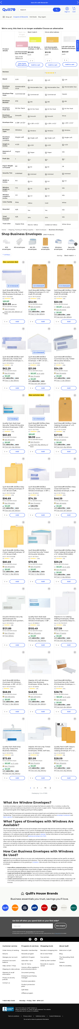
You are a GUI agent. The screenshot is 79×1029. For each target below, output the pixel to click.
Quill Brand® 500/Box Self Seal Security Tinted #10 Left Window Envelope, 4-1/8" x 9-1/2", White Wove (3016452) (13, 359)
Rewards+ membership (29, 950)
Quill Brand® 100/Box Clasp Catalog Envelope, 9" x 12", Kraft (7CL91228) (39, 292)
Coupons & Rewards (20, 17)
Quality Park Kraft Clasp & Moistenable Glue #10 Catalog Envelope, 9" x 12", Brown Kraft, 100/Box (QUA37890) (64, 749)
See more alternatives (22, 64)
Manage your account (9, 957)
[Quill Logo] (8, 10)
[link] (23, 262)
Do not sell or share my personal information (36, 1019)
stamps (43, 834)
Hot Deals (33, 17)
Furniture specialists (28, 981)
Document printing (27, 972)
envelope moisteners (63, 815)
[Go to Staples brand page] (44, 908)
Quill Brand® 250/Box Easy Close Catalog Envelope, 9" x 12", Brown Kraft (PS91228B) (13, 489)
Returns (5, 954)
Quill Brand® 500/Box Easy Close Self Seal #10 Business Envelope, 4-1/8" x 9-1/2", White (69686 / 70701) (65, 489)
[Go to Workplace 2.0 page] (74, 908)
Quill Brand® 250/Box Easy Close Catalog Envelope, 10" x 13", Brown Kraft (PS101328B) (14, 552)
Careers (62, 962)
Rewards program (27, 954)
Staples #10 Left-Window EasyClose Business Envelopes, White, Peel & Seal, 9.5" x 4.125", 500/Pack (39, 682)
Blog (61, 954)
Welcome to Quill (65, 950)
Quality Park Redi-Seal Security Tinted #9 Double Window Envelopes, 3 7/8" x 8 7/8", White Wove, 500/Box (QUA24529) (14, 425)
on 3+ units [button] (66, 697)
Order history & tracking (10, 950)
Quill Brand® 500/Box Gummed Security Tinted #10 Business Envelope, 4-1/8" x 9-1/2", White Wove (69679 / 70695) (64, 682)
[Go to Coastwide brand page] (15, 908)
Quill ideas (24, 989)
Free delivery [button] (35, 508)
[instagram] (30, 939)
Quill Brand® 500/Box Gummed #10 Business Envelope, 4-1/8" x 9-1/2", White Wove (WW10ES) (37, 359)
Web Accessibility (65, 965)
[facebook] (41, 939)
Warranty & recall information (8, 973)
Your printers (44, 957)
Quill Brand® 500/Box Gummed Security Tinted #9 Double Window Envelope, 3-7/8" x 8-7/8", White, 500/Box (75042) (38, 552)
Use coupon (60, 926)
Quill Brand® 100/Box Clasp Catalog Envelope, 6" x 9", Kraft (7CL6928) (65, 425)
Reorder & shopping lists (48, 950)
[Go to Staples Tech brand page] (54, 908)
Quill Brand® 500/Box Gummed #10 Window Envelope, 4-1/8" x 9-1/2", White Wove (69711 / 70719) (13, 682)
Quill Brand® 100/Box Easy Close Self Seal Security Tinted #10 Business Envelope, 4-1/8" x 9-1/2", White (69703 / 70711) (39, 425)
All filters (7, 255)
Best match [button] (69, 255)
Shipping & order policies (11, 969)
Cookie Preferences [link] (55, 1016)
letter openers (7, 817)
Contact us (6, 983)
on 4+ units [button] (66, 307)
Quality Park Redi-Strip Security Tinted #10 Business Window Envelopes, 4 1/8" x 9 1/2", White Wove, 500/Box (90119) (12, 749)
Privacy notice (27, 1016)
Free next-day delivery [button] (64, 317)
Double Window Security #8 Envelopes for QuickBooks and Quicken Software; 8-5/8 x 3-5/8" (13, 619)
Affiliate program (27, 993)
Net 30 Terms (26, 964)
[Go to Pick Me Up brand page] (25, 908)
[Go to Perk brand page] (35, 908)
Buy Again (42, 17)
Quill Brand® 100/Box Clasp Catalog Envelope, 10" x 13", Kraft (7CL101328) (65, 292)
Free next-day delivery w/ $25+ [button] (13, 312)
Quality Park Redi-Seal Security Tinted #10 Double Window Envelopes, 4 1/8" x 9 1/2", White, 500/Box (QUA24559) (39, 619)
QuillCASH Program (28, 957)
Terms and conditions (29, 931)
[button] (78, 2)
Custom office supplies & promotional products (30, 968)
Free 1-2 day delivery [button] (37, 314)
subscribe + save (27, 960)
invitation (36, 862)
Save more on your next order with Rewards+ (41, 2)
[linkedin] (35, 939)
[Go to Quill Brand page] (5, 908)
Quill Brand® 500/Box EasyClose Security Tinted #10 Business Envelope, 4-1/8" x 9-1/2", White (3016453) (14, 292)
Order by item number (48, 960)
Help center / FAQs (9, 965)
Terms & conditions (13, 1016)
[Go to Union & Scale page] (64, 908)
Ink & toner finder (46, 954)
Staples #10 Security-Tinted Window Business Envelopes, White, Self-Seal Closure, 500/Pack (39, 749)
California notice (40, 1016)
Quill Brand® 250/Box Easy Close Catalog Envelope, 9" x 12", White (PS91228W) (65, 552)
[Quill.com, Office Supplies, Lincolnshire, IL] (8, 1009)
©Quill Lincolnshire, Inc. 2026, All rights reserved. (29, 1009)
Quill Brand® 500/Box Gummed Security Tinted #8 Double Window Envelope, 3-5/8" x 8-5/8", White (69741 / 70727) (64, 359)
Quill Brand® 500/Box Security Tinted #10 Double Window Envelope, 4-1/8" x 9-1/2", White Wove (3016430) (39, 489)
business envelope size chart (37, 836)
